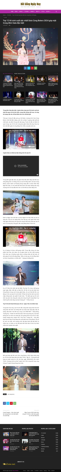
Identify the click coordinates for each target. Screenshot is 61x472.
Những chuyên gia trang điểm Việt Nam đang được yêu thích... (34, 448)
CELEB (16, 11)
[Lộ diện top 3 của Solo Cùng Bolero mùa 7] (42, 78)
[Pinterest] (32, 68)
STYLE (42, 11)
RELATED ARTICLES (8, 73)
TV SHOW (26, 11)
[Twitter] (28, 68)
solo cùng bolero (11, 394)
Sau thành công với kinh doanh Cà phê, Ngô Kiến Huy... (34, 441)
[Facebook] (25, 68)
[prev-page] (55, 74)
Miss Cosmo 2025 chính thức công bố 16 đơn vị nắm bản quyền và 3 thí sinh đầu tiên (30, 414)
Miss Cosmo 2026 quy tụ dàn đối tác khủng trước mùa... (14, 434)
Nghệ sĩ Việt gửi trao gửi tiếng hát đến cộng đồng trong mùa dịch (53, 84)
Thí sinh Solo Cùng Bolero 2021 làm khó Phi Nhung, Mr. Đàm (19, 100)
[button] (56, 11)
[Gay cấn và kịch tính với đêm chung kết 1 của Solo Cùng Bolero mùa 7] (30, 78)
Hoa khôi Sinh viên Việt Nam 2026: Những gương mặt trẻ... (14, 448)
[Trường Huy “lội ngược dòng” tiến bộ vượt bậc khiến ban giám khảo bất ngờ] (8, 78)
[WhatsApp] (35, 68)
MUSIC (20, 11)
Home (12, 11)
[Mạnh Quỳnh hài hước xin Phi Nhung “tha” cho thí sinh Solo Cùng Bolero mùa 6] (53, 95)
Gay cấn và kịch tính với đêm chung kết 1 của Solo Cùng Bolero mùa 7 (30, 84)
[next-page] (57, 74)
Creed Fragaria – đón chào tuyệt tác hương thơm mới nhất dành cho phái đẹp (11, 414)
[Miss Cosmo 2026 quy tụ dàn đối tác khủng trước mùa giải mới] (6, 434)
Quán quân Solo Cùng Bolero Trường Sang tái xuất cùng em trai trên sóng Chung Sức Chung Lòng (19, 85)
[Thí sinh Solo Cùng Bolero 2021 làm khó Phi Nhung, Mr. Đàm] (19, 95)
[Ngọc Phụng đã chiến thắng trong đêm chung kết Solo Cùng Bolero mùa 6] (42, 95)
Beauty (37, 11)
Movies (32, 11)
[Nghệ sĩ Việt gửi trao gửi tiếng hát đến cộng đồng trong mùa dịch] (53, 78)
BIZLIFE (47, 11)
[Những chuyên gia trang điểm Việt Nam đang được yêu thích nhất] (25, 448)
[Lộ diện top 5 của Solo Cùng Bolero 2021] (8, 95)
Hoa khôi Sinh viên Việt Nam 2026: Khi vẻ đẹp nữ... (14, 441)
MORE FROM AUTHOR (19, 73)
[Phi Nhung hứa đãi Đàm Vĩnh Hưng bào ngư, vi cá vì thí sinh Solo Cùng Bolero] (30, 95)
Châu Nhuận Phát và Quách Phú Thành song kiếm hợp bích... (34, 434)
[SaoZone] (30, 5)
